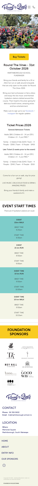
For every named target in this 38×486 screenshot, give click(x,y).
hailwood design (15, 479)
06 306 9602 (14, 412)
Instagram (11, 114)
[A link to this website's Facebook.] (4, 465)
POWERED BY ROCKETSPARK (11, 483)
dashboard (16, 478)
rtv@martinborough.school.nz (20, 415)
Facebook (29, 111)
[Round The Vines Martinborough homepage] (14, 7)
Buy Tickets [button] (19, 56)
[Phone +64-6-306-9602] (33, 7)
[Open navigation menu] (29, 7)
